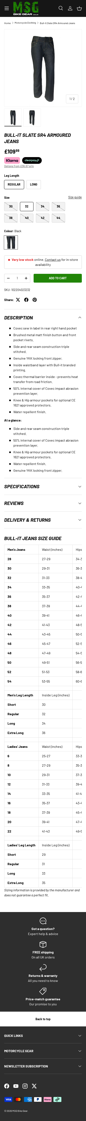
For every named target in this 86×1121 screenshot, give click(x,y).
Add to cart (58, 278)
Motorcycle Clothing (25, 22)
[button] (79, 8)
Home (7, 23)
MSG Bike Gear (20, 1110)
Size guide (75, 197)
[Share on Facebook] (26, 300)
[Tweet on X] (18, 300)
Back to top (43, 1019)
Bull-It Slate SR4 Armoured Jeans (57, 23)
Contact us (53, 259)
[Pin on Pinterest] (34, 300)
